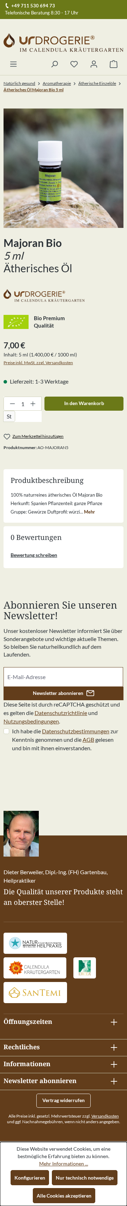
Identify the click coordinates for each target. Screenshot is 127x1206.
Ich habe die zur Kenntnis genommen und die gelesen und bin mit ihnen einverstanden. (65, 739)
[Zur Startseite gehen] (63, 42)
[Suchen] (54, 64)
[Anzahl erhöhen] (33, 404)
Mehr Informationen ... (63, 1164)
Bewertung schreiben (34, 555)
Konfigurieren (29, 1178)
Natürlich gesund (19, 83)
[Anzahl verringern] (12, 404)
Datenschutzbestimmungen (75, 731)
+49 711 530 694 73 (33, 5)
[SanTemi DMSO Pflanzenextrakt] (35, 992)
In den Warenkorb (84, 403)
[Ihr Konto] (94, 64)
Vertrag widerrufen (63, 1100)
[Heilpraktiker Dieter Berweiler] (35, 943)
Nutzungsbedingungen (31, 721)
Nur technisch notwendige (85, 1178)
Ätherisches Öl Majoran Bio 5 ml (34, 89)
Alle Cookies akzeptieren (64, 1196)
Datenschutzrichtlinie (61, 712)
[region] (63, 168)
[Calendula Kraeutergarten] (35, 967)
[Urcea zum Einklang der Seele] (84, 967)
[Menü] (13, 64)
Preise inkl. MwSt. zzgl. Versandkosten (38, 362)
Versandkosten (105, 1116)
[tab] (63, 503)
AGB (88, 739)
